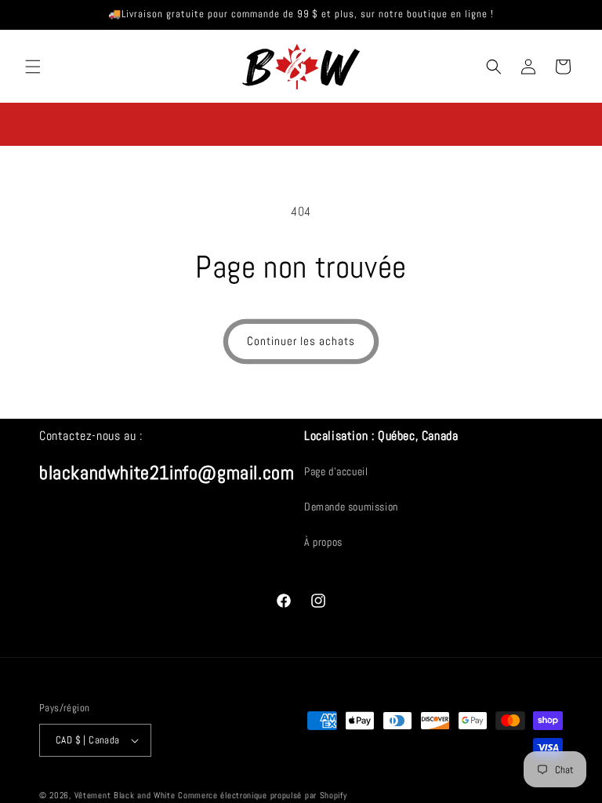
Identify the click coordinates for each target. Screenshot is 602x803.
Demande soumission (351, 507)
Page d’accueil (336, 471)
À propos (323, 542)
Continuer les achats (301, 340)
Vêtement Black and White (126, 795)
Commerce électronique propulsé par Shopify (262, 795)
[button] (33, 66)
